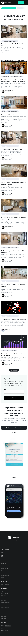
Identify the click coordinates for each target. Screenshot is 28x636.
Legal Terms (3, 618)
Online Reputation (4, 597)
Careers (5, 625)
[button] (2, 8)
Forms (2, 570)
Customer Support (4, 613)
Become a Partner (4, 630)
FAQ (2, 628)
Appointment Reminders (5, 591)
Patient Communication (5, 602)
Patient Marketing (4, 604)
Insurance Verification (5, 575)
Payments (3, 572)
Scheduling (3, 566)
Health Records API (5, 584)
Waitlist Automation (5, 607)
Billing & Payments (4, 593)
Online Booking (4, 595)
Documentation (4, 616)
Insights (2, 577)
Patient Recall (3, 600)
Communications (4, 568)
